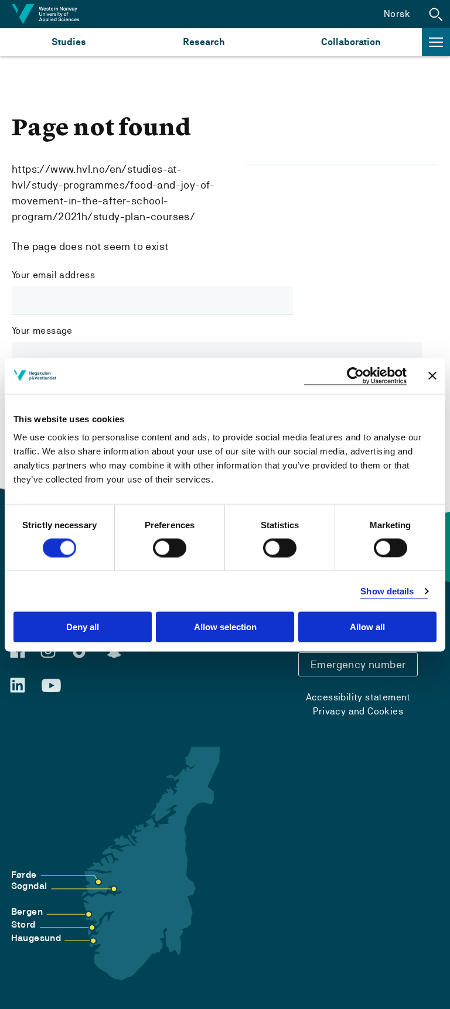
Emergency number (358, 664)
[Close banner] (432, 376)
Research (203, 41)
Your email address (53, 275)
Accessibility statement (358, 697)
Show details (387, 591)
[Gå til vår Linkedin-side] (17, 685)
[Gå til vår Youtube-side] (51, 686)
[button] (436, 14)
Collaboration (351, 41)
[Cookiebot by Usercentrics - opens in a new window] (355, 376)
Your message (42, 330)
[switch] (169, 547)
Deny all (82, 627)
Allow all (367, 627)
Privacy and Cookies (358, 711)
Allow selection (225, 627)
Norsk (397, 13)
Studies (69, 41)
